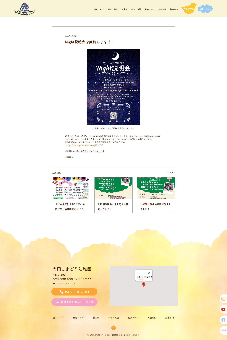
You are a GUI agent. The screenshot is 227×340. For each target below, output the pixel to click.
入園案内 (69, 157)
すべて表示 (170, 172)
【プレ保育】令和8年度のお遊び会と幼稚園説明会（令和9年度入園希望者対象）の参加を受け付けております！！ (70, 207)
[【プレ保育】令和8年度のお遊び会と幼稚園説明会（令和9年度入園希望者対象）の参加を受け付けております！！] (71, 188)
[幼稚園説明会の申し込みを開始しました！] (114, 188)
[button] (65, 283)
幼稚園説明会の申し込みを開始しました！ (113, 206)
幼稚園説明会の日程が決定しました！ (155, 206)
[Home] (223, 298)
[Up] (113, 328)
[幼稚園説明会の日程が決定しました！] (156, 188)
